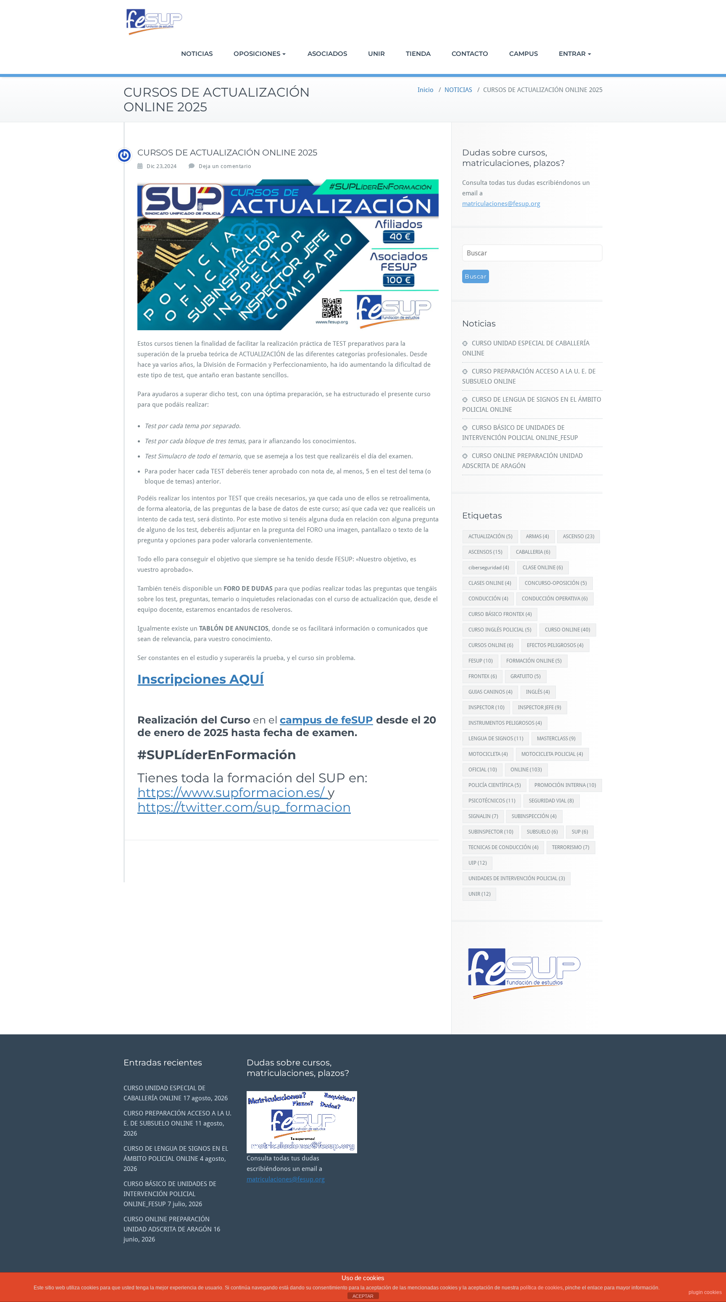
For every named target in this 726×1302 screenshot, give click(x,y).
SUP (580, 832)
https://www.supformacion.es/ (232, 792)
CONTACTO (470, 54)
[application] (302, 1122)
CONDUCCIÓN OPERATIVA (555, 599)
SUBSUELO (542, 832)
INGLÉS (538, 692)
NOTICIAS (197, 54)
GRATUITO (525, 676)
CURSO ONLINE (567, 630)
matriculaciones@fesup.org (501, 204)
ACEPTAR (363, 1296)
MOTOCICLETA (488, 754)
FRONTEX (482, 676)
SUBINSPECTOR (490, 832)
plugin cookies (705, 1292)
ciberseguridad (488, 568)
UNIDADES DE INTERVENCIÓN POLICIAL (516, 878)
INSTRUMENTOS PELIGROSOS (505, 723)
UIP (477, 863)
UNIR (376, 54)
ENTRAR (572, 54)
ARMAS (537, 536)
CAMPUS (523, 54)
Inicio (426, 90)
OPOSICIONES (257, 54)
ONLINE (526, 770)
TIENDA (418, 54)
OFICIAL (482, 770)
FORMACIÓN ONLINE (534, 661)
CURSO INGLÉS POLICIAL (499, 630)
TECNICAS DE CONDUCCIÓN (503, 847)
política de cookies (541, 1288)
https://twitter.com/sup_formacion (244, 807)
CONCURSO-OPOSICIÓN (556, 583)
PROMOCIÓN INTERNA (565, 785)
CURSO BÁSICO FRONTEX (500, 614)
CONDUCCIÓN (488, 599)
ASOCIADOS (327, 54)
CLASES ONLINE (489, 583)
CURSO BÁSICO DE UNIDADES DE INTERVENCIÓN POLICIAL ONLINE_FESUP (170, 1194)
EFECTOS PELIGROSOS (555, 645)
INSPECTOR (486, 707)
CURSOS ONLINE (490, 645)
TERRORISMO (570, 847)
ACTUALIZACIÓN (490, 536)
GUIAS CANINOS (490, 692)
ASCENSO (578, 536)
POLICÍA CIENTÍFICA (494, 785)
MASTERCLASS (556, 739)
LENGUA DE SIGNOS (495, 739)
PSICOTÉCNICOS (492, 801)
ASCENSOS (485, 552)
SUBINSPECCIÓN (534, 816)
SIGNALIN (483, 816)
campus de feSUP (326, 720)
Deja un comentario (225, 166)
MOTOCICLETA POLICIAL (552, 754)
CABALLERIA (533, 552)
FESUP (480, 661)
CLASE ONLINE (543, 568)
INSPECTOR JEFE (539, 707)
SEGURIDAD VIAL (551, 801)
